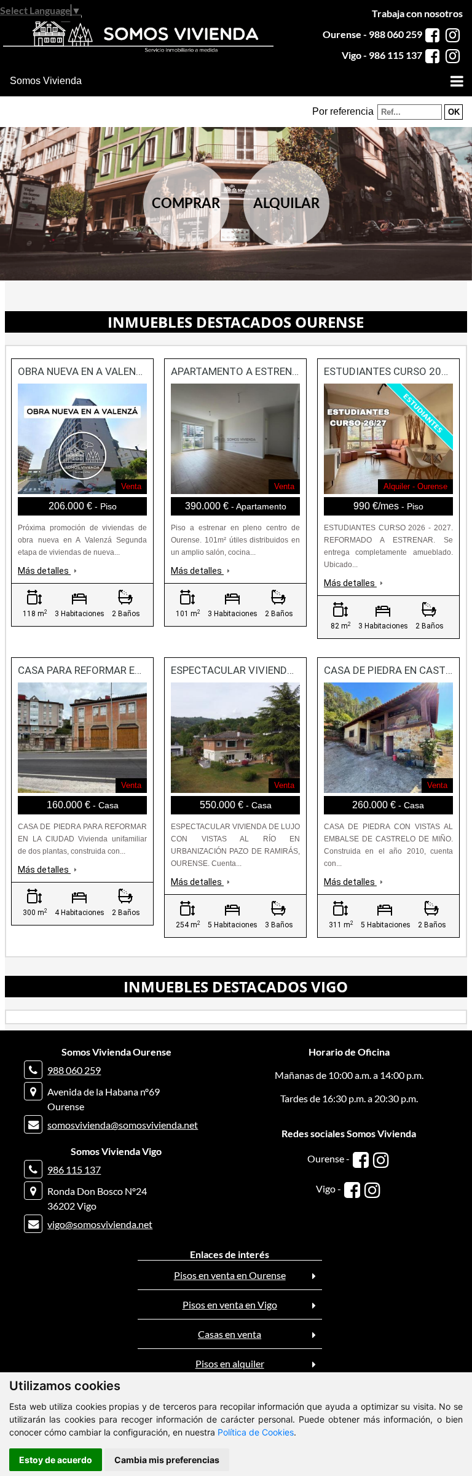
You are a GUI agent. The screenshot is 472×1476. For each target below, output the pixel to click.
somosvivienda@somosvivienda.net (122, 1124)
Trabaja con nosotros (417, 13)
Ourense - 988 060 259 (372, 34)
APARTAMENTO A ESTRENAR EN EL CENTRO (273, 371)
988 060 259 (74, 1070)
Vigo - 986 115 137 (382, 55)
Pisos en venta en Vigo (230, 1304)
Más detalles (44, 571)
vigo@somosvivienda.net (99, 1224)
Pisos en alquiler (229, 1363)
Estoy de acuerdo (55, 1460)
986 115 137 (74, 1169)
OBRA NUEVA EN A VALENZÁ (83, 371)
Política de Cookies (256, 1432)
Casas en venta (229, 1334)
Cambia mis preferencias (166, 1460)
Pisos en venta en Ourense (230, 1275)
